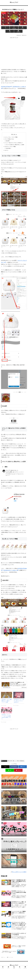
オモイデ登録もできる (9, 139)
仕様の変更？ (8, 148)
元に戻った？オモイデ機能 (10, 146)
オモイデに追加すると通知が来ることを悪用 (15, 144)
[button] (25, 478)
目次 (12, 134)
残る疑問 (7, 140)
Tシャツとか (4, 760)
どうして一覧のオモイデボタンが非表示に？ (14, 142)
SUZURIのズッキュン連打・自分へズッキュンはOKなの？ (19, 701)
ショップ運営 (16, 760)
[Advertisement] (14, 53)
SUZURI (10, 760)
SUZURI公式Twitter (5, 86)
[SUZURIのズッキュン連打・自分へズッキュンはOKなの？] (18, 695)
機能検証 (22, 760)
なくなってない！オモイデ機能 (11, 137)
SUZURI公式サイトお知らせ (10, 570)
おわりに (6, 150)
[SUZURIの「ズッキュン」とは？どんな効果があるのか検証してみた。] (6, 710)
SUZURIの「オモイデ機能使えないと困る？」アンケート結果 (6, 701)
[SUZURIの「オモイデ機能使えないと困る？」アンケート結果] (6, 695)
